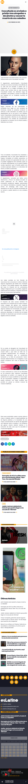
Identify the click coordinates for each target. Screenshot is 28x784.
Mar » (5, 758)
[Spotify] (16, 677)
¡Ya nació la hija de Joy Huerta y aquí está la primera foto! (13, 650)
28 (18, 755)
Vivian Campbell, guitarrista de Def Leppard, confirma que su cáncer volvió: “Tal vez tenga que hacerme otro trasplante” (13, 619)
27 (14, 755)
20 (14, 752)
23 (25, 752)
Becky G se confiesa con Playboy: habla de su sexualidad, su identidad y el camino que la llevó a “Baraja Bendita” (13, 625)
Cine (4, 503)
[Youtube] (25, 677)
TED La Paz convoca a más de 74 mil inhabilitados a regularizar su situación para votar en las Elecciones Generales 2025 (17, 644)
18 (6, 752)
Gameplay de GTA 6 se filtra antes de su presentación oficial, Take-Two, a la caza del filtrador (14, 477)
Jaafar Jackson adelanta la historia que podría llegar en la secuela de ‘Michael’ (13, 508)
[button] (10, 768)
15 (21, 750)
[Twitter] (12, 677)
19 (10, 752)
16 (25, 750)
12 (10, 750)
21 (17, 752)
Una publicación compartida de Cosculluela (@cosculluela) (14, 273)
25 (6, 755)
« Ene (2, 758)
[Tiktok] (21, 677)
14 (17, 750)
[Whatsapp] (12, 682)
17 (2, 752)
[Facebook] (3, 677)
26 (10, 755)
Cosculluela (4, 439)
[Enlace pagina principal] (2, 2)
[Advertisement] (14, 36)
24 (2, 755)
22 (21, 752)
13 (14, 750)
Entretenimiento (14, 8)
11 (6, 750)
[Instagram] (7, 677)
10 (2, 750)
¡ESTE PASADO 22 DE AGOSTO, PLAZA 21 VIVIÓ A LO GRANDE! (13, 717)
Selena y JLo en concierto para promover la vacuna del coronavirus (14, 637)
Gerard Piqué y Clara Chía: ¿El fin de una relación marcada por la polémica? (17, 656)
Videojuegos (6, 473)
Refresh (5, 540)
